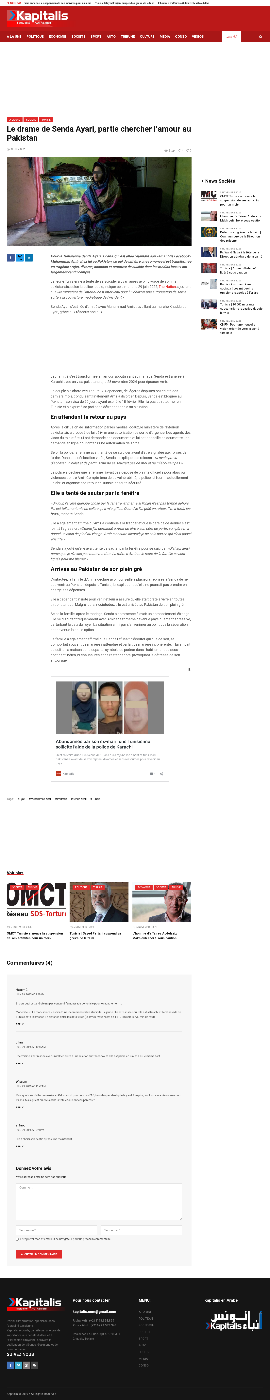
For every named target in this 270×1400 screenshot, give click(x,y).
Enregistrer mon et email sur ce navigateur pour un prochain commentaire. (65, 1239)
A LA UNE (14, 120)
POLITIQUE (81, 887)
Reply (20, 1024)
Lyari (22, 799)
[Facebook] (11, 258)
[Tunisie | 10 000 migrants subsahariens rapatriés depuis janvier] (209, 304)
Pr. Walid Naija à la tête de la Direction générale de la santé (241, 254)
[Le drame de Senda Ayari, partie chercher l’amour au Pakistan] (99, 201)
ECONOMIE (144, 887)
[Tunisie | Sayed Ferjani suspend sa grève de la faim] (99, 902)
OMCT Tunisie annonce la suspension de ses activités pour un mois (35, 936)
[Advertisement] (121, 346)
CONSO (144, 1365)
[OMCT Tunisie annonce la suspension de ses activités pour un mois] (36, 902)
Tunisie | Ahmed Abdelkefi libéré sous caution (238, 270)
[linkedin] (29, 258)
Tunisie (46, 120)
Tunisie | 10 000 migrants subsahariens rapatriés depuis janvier (241, 309)
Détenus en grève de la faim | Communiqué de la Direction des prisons (240, 236)
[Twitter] (20, 258)
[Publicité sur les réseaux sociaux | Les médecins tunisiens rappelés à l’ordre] (209, 284)
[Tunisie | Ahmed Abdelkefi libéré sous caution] (209, 268)
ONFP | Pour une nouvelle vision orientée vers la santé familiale (239, 329)
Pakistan (62, 799)
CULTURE (145, 1352)
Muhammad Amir (41, 799)
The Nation (167, 286)
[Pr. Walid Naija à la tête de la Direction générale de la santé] (209, 252)
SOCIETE (31, 120)
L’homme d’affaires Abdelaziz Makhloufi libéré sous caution (168, 3)
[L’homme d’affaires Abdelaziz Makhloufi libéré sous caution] (161, 902)
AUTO (142, 1345)
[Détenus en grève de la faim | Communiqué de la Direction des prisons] (209, 232)
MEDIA (143, 1359)
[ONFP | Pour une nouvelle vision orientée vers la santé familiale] (209, 324)
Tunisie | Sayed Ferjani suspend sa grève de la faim (99, 3)
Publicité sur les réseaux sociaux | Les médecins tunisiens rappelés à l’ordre (239, 288)
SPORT (143, 1339)
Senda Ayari (79, 799)
